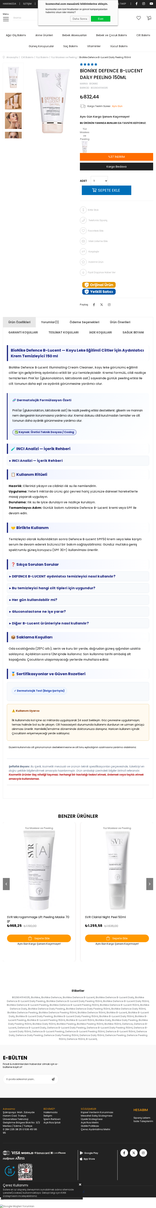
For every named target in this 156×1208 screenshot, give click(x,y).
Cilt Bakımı (143, 35)
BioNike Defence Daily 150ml (128, 1009)
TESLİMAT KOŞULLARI (64, 332)
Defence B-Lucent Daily (32, 1027)
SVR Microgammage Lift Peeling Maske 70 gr (38, 919)
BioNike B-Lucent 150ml (80, 1020)
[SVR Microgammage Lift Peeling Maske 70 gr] (39, 870)
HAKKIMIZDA (9, 3)
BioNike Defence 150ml (91, 1012)
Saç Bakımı (70, 46)
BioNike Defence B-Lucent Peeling (28, 1005)
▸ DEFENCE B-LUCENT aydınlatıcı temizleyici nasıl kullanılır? (62, 576)
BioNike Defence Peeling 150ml (57, 1012)
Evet (100, 18)
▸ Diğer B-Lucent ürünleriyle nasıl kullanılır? (49, 623)
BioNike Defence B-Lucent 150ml (119, 1005)
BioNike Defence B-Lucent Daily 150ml (126, 1001)
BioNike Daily (103, 1020)
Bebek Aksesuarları (74, 35)
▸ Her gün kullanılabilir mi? (33, 600)
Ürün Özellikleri (19, 322)
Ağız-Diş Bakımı (16, 35)
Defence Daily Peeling (29, 1035)
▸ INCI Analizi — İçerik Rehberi (36, 460)
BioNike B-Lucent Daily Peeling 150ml (76, 1016)
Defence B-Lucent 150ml (120, 1031)
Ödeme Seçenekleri (84, 322)
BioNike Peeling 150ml (90, 1024)
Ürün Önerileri (120, 322)
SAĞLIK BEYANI (133, 332)
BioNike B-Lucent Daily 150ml (116, 1016)
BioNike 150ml (112, 1024)
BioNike (35, 997)
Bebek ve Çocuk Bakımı (111, 35)
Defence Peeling (115, 1035)
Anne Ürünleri (44, 35)
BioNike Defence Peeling (22, 1012)
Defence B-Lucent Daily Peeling (66, 1027)
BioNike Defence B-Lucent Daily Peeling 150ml (74, 1001)
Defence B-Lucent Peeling (48, 1031)
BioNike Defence (51, 997)
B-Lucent (91, 1039)
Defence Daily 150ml (92, 1035)
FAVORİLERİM (139, 17)
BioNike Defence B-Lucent (79, 997)
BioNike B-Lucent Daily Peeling (34, 1016)
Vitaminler (94, 46)
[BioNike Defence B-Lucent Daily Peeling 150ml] (84, 147)
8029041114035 (21, 997)
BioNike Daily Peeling (125, 1020)
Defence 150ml (76, 1039)
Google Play (91, 1153)
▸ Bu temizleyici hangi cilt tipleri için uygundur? (52, 588)
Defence (127, 1024)
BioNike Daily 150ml (44, 1024)
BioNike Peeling (66, 1024)
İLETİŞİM (27, 3)
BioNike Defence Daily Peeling (46, 1009)
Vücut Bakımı (118, 46)
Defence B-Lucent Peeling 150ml (85, 1031)
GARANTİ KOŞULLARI (23, 332)
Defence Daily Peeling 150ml (61, 1035)
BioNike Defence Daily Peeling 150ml (88, 1009)
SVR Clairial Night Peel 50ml (105, 917)
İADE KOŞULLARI (100, 332)
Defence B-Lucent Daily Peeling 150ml (110, 1027)
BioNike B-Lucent (117, 1012)
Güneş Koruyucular (41, 46)
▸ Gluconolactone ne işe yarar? (37, 611)
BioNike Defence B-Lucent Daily (115, 997)
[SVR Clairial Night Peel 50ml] (117, 870)
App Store (89, 1158)
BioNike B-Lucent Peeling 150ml (46, 1020)
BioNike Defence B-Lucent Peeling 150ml (74, 1005)
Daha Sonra (80, 18)
